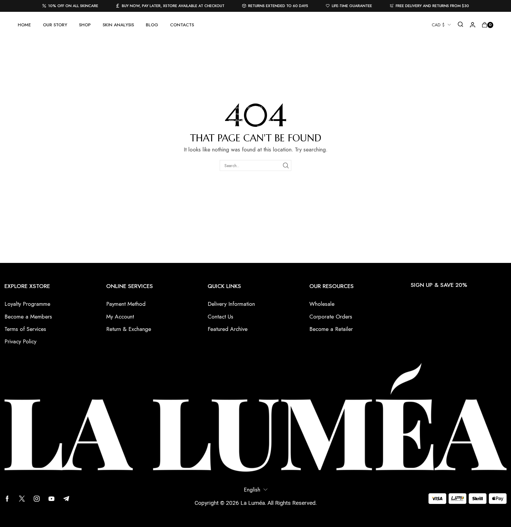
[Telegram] (66, 499)
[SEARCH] (285, 165)
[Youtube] (51, 499)
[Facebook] (7, 499)
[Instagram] (37, 499)
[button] (460, 25)
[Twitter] (22, 499)
